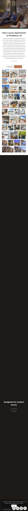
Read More (14, 61)
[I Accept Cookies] (26, 501)
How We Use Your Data (7, 509)
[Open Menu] (26, 3)
